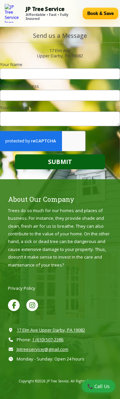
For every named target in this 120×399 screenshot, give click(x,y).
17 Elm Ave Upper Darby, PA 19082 (51, 330)
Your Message (14, 107)
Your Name (11, 64)
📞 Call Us (98, 386)
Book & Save (100, 13)
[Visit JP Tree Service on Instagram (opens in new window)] (32, 305)
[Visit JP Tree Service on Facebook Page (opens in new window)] (14, 305)
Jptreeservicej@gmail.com (42, 349)
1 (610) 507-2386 (47, 340)
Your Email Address (19, 86)
